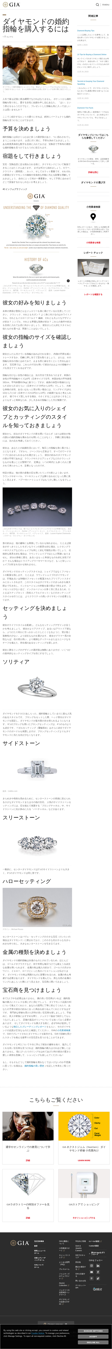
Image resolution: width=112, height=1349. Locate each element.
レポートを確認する (93, 294)
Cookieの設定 (94, 1246)
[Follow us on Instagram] (98, 1272)
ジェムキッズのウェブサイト (64, 1276)
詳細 (28, 1160)
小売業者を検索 (93, 242)
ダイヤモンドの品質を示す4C (64, 1301)
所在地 (78, 1262)
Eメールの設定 (94, 1241)
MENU (106, 4)
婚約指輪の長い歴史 (34, 1066)
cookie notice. (38, 1333)
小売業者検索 (63, 1030)
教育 (35, 1246)
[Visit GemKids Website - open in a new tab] (97, 1289)
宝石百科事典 (39, 1241)
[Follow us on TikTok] (98, 1278)
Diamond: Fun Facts (85, 108)
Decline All (93, 1342)
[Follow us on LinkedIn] (98, 1265)
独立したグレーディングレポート (30, 1026)
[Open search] (97, 4)
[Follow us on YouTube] (91, 1272)
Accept (93, 1336)
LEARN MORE (84, 1160)
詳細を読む (93, 172)
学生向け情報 (80, 1241)
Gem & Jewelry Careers (78, 1248)
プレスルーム (64, 1269)
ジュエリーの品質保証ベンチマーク (64, 1292)
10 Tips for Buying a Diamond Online (91, 55)
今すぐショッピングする (84, 1217)
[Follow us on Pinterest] (91, 1278)
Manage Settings (93, 1331)
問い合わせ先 (80, 1281)
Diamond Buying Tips (85, 31)
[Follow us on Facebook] (91, 1265)
